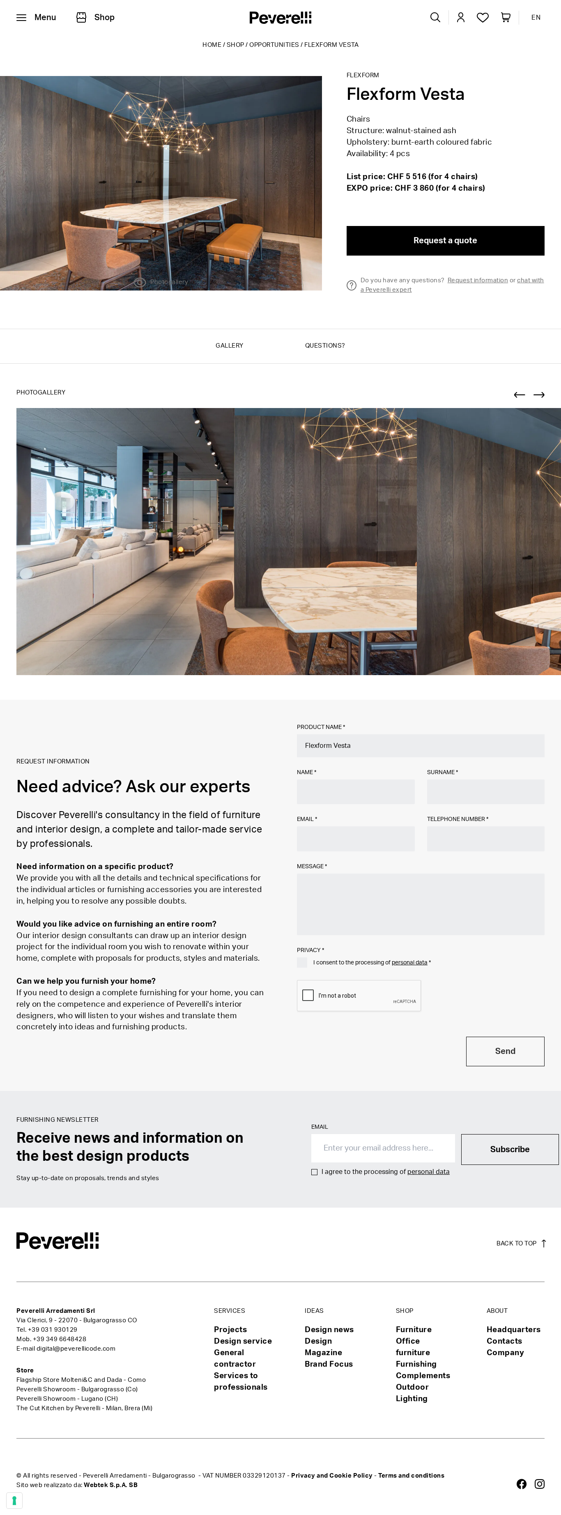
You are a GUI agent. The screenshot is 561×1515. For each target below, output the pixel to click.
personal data (410, 963)
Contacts (504, 1341)
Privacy (310, 950)
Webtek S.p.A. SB (111, 1485)
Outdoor (412, 1387)
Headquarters (514, 1330)
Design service (243, 1341)
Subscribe (510, 1150)
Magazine (323, 1353)
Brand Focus (329, 1364)
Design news (329, 1330)
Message (312, 866)
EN (535, 17)
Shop (235, 45)
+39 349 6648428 (60, 1339)
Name (306, 772)
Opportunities (274, 45)
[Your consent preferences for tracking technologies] (14, 1500)
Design (318, 1341)
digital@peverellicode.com (76, 1349)
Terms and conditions (411, 1476)
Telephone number (457, 819)
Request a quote (445, 241)
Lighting (412, 1399)
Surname (442, 772)
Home (211, 45)
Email (307, 819)
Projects (230, 1330)
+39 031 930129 (53, 1330)
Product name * (321, 727)
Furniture (414, 1330)
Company (505, 1353)
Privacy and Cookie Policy (332, 1476)
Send (505, 1051)
